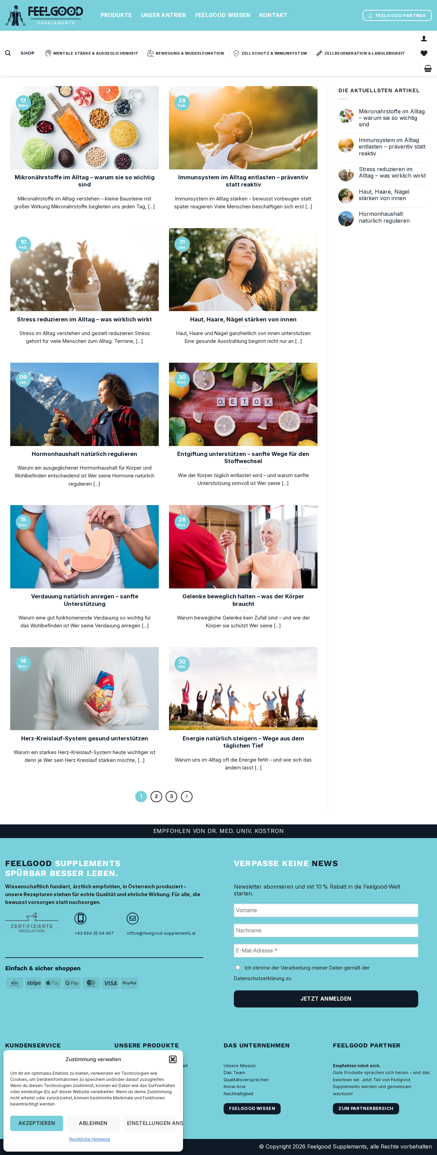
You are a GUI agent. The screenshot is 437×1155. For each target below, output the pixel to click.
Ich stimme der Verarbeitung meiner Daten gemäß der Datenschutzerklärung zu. (302, 973)
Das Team (234, 1072)
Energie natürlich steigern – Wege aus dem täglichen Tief (243, 742)
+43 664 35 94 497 (94, 933)
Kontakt (273, 15)
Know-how (234, 1086)
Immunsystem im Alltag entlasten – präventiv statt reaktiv (243, 181)
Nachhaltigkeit (238, 1093)
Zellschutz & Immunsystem (274, 53)
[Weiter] (187, 797)
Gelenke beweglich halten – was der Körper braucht (243, 600)
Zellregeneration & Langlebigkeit (364, 53)
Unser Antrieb (163, 15)
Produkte (116, 15)
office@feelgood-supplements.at (161, 933)
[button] (172, 1059)
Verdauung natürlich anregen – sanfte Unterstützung (84, 600)
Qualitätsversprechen (246, 1079)
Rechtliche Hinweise (89, 1139)
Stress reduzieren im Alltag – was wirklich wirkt (84, 319)
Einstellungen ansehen (151, 1123)
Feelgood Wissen (223, 15)
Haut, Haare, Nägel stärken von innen (243, 319)
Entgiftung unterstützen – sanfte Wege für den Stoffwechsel (243, 457)
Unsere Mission (240, 1065)
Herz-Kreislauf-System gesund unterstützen (84, 738)
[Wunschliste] (424, 53)
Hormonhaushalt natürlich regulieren (84, 453)
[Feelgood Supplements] (47, 15)
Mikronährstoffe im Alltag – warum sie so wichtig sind (85, 181)
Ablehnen (93, 1123)
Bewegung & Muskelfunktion (190, 53)
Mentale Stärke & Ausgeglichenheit (95, 53)
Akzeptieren (36, 1123)
